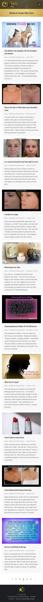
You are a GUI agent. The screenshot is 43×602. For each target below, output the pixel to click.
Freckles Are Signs (11, 214)
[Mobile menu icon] (39, 4)
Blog (5, 57)
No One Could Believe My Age (15, 547)
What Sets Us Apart (11, 382)
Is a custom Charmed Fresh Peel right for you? (21, 162)
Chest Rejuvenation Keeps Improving (17, 490)
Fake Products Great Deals (14, 438)
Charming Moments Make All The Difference (20, 326)
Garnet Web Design (28, 599)
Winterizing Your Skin (12, 267)
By (17, 57)
